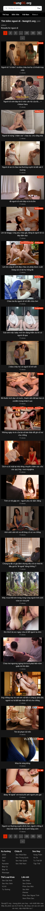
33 (33, 33)
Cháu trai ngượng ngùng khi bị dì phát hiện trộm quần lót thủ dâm (22, 664)
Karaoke (5, 864)
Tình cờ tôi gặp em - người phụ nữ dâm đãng (22, 501)
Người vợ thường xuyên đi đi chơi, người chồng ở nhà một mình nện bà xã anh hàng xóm (22, 827)
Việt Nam (25, 15)
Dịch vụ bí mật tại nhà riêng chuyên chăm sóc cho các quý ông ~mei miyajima (22, 467)
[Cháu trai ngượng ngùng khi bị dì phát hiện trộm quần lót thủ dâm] (22, 650)
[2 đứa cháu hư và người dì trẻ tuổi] (22, 353)
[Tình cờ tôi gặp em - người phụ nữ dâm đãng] (22, 487)
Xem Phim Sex (28, 898)
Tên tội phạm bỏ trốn (22, 732)
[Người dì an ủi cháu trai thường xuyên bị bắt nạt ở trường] (22, 153)
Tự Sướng (6, 889)
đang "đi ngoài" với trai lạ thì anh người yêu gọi (22, 795)
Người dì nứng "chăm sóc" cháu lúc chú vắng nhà (22, 136)
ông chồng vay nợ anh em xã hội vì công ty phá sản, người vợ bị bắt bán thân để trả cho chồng (22, 698)
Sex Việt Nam (21, 864)
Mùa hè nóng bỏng (22, 763)
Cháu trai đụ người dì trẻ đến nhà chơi (22, 301)
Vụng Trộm (37, 855)
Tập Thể (36, 864)
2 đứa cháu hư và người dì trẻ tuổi (22, 367)
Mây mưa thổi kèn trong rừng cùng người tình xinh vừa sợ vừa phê (22, 599)
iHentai (25, 892)
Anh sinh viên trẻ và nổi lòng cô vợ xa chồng (22, 532)
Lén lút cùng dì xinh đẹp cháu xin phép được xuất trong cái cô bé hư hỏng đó (22, 268)
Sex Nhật (26, 880)
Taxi (3, 861)
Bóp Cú (5, 867)
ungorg (22, 3)
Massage (5, 873)
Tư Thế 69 (37, 861)
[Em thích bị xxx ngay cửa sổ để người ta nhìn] (22, 618)
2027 (4, 858)
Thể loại (5, 15)
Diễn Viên (15, 15)
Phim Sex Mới (28, 886)
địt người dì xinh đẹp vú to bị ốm (23, 201)
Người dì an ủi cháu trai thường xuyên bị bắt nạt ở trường (22, 168)
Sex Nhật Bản (21, 855)
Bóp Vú (5, 870)
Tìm (38, 8)
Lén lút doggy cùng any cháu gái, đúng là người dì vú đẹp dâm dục (22, 234)
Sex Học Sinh (7, 883)
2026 (4, 855)
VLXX (4, 886)
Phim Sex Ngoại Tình (30, 895)
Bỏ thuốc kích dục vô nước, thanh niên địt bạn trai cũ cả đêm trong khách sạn (22, 399)
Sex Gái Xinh (7, 880)
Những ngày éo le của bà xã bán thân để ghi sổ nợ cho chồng (22, 433)
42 (39, 33)
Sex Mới (25, 889)
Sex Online (26, 883)
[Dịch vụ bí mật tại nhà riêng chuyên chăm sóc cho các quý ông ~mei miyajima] (22, 453)
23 (27, 33)
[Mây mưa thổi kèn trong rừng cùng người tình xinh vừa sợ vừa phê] (22, 584)
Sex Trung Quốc (22, 858)
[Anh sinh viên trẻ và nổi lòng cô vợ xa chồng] (22, 518)
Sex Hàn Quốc (21, 861)
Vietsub (35, 15)
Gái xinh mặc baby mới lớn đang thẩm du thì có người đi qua (22, 333)
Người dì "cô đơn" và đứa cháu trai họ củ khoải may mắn (22, 68)
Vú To (35, 858)
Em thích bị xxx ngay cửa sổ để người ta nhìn (22, 632)
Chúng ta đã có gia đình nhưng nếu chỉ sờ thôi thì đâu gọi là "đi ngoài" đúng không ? (22, 565)
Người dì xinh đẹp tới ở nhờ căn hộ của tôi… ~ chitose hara (23, 102)
